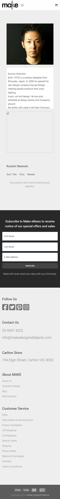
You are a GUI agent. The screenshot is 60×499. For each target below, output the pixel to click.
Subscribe (30, 266)
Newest (31, 174)
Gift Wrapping (9, 430)
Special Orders (9, 440)
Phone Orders (9, 451)
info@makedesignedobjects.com (27, 338)
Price (21, 174)
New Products (9, 396)
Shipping (6, 446)
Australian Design (11, 386)
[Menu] (22, 5)
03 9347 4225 (12, 330)
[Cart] (56, 5)
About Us (7, 381)
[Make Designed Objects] (10, 5)
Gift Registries (9, 435)
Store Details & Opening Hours (17, 420)
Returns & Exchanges (13, 456)
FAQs (5, 415)
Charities (6, 461)
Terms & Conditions (12, 466)
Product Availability (12, 425)
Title (14, 174)
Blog (4, 391)
